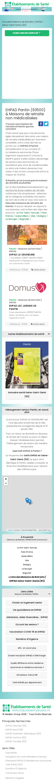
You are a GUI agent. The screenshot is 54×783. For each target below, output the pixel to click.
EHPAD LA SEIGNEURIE (22, 254)
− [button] (6, 483)
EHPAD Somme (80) (16, 737)
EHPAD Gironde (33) (16, 725)
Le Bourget (11, 219)
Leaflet (10, 530)
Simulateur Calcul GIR (27, 675)
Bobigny (41, 216)
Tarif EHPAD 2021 (14, 764)
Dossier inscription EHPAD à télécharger (27, 655)
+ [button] (6, 479)
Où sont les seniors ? (27, 624)
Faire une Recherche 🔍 (27, 33)
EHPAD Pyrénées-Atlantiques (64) (23, 733)
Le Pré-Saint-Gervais (27, 212)
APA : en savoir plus (27, 648)
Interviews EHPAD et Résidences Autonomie (28, 760)
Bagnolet (24, 219)
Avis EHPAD (11, 752)
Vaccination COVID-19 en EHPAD (27, 631)
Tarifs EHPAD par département (27, 682)
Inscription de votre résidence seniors (26, 756)
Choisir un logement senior (27, 602)
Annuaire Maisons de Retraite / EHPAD (22, 21)
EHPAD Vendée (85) (16, 741)
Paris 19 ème (27, 552)
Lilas (33, 216)
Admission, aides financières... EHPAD (27, 617)
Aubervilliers (22, 216)
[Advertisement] (27, 65)
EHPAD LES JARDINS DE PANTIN (22, 307)
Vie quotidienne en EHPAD (27, 610)
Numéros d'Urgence (27, 639)
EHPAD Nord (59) (14, 729)
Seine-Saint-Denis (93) (14, 25)
